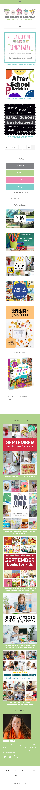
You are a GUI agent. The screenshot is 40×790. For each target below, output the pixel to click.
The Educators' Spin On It (20, 15)
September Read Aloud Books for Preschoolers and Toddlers (20, 589)
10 (29, 147)
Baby (20, 186)
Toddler (20, 179)
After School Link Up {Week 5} (20, 65)
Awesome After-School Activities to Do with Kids (20, 703)
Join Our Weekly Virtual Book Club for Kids (20, 532)
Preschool (20, 172)
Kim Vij (34, 745)
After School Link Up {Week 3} (20, 99)
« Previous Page (11, 147)
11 (33, 147)
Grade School (20, 165)
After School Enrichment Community (20, 137)
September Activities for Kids (20, 476)
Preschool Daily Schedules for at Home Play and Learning (20, 646)
